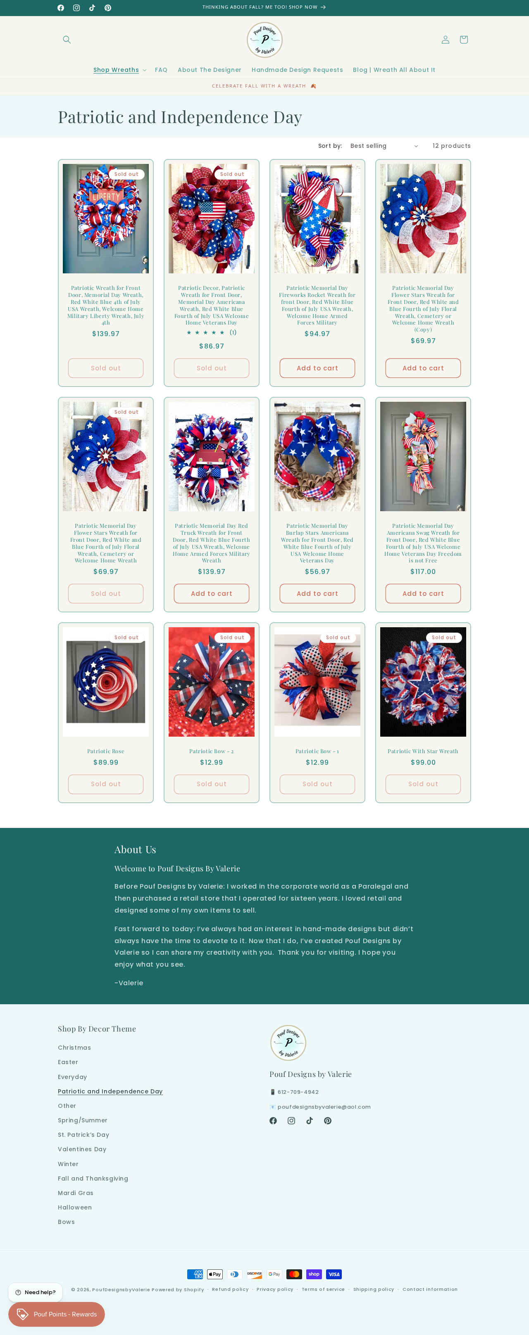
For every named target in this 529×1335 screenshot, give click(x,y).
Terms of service (323, 1289)
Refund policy (230, 1289)
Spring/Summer (83, 1120)
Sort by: (330, 146)
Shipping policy (374, 1289)
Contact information (430, 1289)
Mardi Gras (76, 1193)
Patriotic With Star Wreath (423, 751)
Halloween (75, 1207)
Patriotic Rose (105, 751)
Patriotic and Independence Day (110, 1091)
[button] (67, 40)
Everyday (72, 1077)
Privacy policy (275, 1289)
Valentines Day (82, 1149)
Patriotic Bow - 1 (317, 751)
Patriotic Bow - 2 (211, 751)
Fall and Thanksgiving (93, 1178)
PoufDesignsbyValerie (121, 1289)
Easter (68, 1062)
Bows (66, 1222)
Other (67, 1106)
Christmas (74, 1047)
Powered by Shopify (178, 1289)
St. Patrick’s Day (83, 1135)
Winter (68, 1164)
